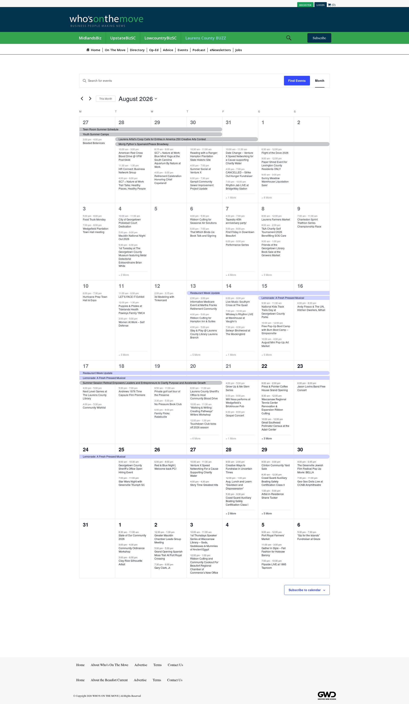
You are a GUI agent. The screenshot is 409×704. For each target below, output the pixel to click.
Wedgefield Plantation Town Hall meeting (95, 230)
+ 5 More (195, 354)
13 (193, 285)
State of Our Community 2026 (132, 537)
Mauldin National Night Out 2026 (132, 237)
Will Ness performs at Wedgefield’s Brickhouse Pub (238, 402)
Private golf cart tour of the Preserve (167, 393)
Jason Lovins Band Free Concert (311, 388)
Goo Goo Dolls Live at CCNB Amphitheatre (310, 483)
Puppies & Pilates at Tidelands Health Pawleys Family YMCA (132, 309)
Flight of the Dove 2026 (275, 152)
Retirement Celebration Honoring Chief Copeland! (167, 179)
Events (183, 50)
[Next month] (90, 98)
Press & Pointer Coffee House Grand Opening (275, 388)
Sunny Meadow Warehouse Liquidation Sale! (275, 181)
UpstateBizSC (123, 37)
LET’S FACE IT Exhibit (131, 296)
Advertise (140, 664)
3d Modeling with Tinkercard (164, 298)
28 (121, 122)
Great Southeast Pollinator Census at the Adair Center (275, 425)
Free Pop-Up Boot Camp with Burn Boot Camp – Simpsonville (276, 329)
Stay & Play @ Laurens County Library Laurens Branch (203, 333)
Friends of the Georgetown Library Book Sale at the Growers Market (273, 250)
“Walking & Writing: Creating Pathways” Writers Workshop (201, 411)
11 (121, 285)
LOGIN (321, 5)
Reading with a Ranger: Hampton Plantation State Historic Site (204, 156)
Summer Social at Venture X (200, 170)
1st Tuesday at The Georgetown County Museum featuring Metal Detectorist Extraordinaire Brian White (133, 257)
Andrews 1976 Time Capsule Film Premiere (132, 393)
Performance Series (237, 244)
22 (264, 365)
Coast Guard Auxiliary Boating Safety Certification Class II (274, 481)
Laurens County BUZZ (205, 37)
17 (85, 365)
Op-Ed (153, 50)
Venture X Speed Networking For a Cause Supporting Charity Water (204, 470)
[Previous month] (81, 98)
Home (80, 664)
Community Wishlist (94, 407)
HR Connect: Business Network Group (132, 170)
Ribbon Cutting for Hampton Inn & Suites (202, 319)
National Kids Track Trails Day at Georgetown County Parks (273, 312)
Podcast (199, 50)
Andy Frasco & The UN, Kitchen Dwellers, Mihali (311, 308)
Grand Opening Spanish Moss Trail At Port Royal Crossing (168, 555)
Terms (157, 664)
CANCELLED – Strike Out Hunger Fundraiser (239, 174)
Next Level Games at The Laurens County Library (95, 394)
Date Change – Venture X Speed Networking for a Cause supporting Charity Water (239, 158)
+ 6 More (195, 438)
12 (157, 285)
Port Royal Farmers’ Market (273, 537)
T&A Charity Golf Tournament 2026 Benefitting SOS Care (274, 232)
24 (85, 449)
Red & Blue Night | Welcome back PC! (165, 467)
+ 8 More (267, 197)
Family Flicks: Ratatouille (162, 415)
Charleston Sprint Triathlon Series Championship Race (309, 222)
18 (121, 365)
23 (300, 365)
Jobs (238, 50)
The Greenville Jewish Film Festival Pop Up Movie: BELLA (310, 468)
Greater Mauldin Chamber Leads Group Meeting (167, 538)
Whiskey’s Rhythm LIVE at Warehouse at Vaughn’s (239, 317)
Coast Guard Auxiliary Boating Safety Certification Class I (238, 501)
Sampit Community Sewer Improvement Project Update (201, 185)
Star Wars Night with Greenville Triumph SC (132, 483)
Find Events (297, 80)
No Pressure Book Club (168, 404)
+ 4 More (231, 274)
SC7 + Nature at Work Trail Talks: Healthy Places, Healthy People (132, 185)
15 (264, 285)
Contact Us (175, 664)
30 (193, 122)
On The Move (115, 50)
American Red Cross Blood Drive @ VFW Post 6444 (131, 156)
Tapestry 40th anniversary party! (236, 221)
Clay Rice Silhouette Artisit (130, 562)
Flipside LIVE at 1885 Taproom (274, 566)
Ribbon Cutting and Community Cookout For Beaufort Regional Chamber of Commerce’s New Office (204, 565)
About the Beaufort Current (109, 680)
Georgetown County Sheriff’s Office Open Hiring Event (130, 468)
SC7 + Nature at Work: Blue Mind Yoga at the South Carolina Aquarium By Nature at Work (167, 159)
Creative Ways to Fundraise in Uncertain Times (239, 468)
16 (300, 285)
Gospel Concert (235, 415)
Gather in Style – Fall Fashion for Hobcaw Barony (274, 551)
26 (157, 449)
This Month (105, 98)
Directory (137, 50)
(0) (333, 4)
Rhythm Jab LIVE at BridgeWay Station (237, 186)
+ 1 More (231, 197)
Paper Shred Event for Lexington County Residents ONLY (274, 165)
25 (121, 449)
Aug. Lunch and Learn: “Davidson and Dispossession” (239, 484)
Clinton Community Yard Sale (276, 467)
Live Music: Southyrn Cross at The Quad (238, 303)
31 (228, 122)
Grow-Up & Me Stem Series (237, 388)
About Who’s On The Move (109, 664)
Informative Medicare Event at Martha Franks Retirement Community (203, 305)
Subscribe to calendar (305, 590)
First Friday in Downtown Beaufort (240, 233)
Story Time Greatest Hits (204, 485)
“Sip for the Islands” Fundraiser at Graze (308, 537)
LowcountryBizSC (160, 37)
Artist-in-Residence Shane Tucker (273, 495)
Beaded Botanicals (94, 143)
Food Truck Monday (94, 219)
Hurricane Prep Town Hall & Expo (95, 298)
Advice (168, 50)
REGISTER (305, 5)
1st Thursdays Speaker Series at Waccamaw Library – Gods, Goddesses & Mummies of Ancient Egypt (204, 542)
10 (85, 285)
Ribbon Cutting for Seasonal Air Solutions (203, 221)
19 (157, 365)
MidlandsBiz (90, 37)
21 (228, 365)
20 (193, 365)
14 (228, 285)
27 (85, 122)
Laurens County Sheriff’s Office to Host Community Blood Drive (204, 394)
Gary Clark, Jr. (162, 567)
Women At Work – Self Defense (131, 323)
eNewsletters (220, 50)
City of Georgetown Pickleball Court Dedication (130, 222)
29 (157, 122)
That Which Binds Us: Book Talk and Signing (203, 233)
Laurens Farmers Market (276, 219)
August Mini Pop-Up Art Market (275, 344)
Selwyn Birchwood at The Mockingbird (238, 332)
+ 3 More (267, 274)
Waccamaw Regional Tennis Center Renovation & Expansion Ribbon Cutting (274, 406)
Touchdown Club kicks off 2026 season (203, 425)
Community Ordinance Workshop (132, 549)
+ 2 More (124, 274)
